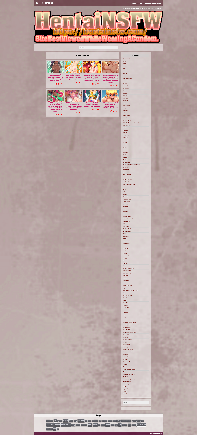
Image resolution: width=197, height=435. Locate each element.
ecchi (100, 421)
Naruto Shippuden (127, 231)
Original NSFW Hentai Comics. (153, 8)
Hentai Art (125, 167)
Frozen (124, 147)
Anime (124, 66)
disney (96, 421)
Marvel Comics (126, 214)
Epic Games (125, 132)
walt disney (49, 429)
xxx (54, 428)
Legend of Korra (126, 201)
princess (112, 425)
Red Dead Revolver (127, 273)
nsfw (90, 424)
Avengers (125, 73)
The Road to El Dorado (128, 349)
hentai (57, 424)
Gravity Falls (125, 159)
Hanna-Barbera (126, 162)
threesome (134, 425)
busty (75, 421)
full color (124, 421)
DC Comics (125, 100)
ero (102, 421)
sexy (123, 425)
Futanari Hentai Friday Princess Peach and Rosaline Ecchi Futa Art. (92, 104)
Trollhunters (125, 359)
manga (73, 425)
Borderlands (126, 88)
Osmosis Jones (126, 243)
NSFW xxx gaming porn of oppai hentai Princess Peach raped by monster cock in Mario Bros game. (74, 106)
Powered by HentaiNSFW (156, 433)
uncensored (141, 425)
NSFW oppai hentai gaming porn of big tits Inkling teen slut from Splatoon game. (73, 76)
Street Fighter (126, 307)
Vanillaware (125, 364)
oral (99, 425)
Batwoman (125, 76)
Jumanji (124, 189)
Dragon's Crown (126, 115)
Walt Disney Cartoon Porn (129, 374)
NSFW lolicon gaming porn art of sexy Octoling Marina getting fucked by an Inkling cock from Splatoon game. (55, 107)
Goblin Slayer (126, 157)
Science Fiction (126, 283)
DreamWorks (126, 118)
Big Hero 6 (125, 81)
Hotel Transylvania (127, 174)
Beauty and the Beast (127, 78)
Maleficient (125, 206)
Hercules (125, 172)
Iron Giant (125, 187)
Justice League (126, 191)
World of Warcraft (127, 381)
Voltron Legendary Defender (129, 369)
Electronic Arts (126, 125)
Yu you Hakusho (126, 389)
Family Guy (125, 137)
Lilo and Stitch (126, 204)
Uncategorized (126, 362)
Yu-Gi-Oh (125, 391)
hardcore (50, 425)
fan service (110, 421)
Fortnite (125, 142)
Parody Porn (126, 251)
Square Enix (125, 302)
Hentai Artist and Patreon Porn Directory (134, 8)
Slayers (124, 293)
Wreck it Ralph (126, 384)
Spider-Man (125, 297)
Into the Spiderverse (127, 179)
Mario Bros (125, 211)
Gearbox (125, 155)
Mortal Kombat (126, 221)
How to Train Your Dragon (129, 177)
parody (103, 425)
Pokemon (125, 263)
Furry (124, 150)
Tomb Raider (126, 357)
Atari (124, 68)
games (133, 421)
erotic (105, 421)
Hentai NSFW (44, 3)
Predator (125, 265)
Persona (125, 258)
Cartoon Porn (126, 95)
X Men (124, 386)
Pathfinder (125, 253)
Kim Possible (125, 196)
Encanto (125, 127)
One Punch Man (126, 241)
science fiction (126, 280)
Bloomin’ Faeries (126, 85)
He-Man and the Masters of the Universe (131, 164)
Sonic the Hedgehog (127, 295)
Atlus (124, 71)
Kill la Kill (125, 194)
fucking (119, 421)
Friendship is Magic (127, 145)
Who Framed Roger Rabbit (129, 379)
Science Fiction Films (127, 285)
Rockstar (125, 278)
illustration (66, 424)
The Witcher (125, 354)
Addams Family (126, 58)
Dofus (124, 113)
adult (48, 421)
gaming (138, 421)
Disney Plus (125, 110)
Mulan (124, 224)
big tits (65, 420)
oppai (95, 425)
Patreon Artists (126, 256)
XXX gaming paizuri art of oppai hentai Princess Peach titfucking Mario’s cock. (110, 105)
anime (51, 421)
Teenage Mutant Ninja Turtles (129, 322)
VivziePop (125, 366)
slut (126, 425)
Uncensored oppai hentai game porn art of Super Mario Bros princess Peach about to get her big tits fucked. (92, 77)
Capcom (125, 93)
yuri (58, 429)
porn (108, 424)
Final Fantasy (126, 140)
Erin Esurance (126, 135)
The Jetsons (125, 337)
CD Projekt (125, 98)
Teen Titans (125, 320)
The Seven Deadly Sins (128, 352)
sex (120, 424)
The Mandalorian (126, 344)
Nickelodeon (126, 236)
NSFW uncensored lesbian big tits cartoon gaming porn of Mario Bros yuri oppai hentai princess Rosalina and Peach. (110, 78)
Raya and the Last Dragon (128, 268)
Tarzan (124, 317)
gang (142, 421)
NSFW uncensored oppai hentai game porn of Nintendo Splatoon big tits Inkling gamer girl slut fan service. (55, 77)
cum (93, 421)
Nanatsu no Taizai (127, 228)
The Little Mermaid (127, 342)
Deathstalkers (126, 103)
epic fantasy (125, 130)
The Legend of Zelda (127, 339)
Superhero (125, 312)
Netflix (124, 233)
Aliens (124, 63)
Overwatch (125, 246)
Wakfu (124, 371)
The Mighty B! (126, 347)
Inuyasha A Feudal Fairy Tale (129, 184)
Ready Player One (127, 270)
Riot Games (125, 275)
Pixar (124, 260)
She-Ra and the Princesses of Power (131, 290)
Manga (124, 209)
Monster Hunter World (128, 219)
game (129, 421)
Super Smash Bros (127, 310)
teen (129, 425)
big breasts (59, 421)
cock (86, 421)
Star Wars (125, 305)
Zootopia (125, 394)
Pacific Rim (125, 248)
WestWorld (125, 376)
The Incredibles (126, 334)
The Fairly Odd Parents (128, 329)
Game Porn (125, 152)
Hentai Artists (126, 169)
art (55, 420)
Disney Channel (126, 108)
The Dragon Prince (127, 327)
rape (116, 425)
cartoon (81, 420)
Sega (124, 288)
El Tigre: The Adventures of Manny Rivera (132, 122)
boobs (71, 421)
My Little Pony (126, 226)
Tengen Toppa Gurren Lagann (129, 325)
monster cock (84, 425)
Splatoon (125, 300)
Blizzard (125, 83)
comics (89, 421)
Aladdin (124, 61)
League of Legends (127, 199)
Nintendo (125, 238)
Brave (124, 90)
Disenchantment (126, 105)
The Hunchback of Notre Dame (129, 332)
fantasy (114, 421)
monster (78, 425)
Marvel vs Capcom (127, 216)
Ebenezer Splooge (127, 120)
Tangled (124, 315)
